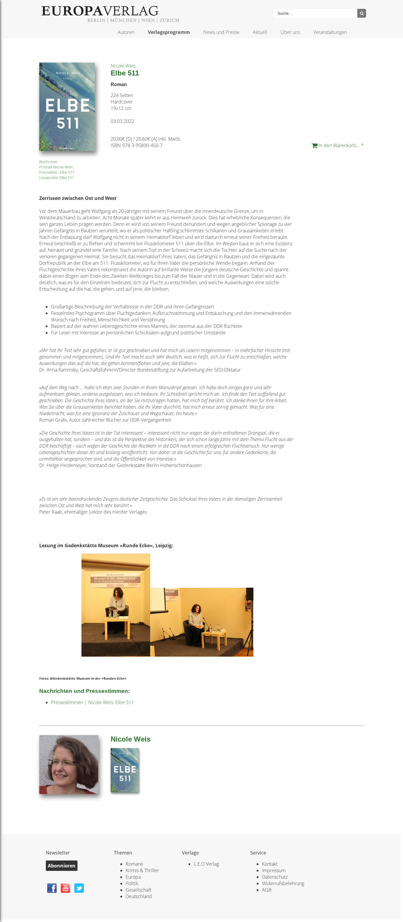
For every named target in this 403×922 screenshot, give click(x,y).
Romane (134, 864)
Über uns (290, 32)
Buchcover (48, 161)
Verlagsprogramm (169, 32)
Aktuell (260, 32)
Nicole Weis (123, 66)
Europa (133, 877)
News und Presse (221, 32)
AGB (266, 890)
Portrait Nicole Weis (56, 167)
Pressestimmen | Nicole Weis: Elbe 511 (92, 702)
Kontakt (270, 864)
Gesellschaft (138, 890)
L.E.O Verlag (206, 864)
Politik (132, 883)
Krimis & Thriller (142, 870)
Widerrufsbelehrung (283, 883)
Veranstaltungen (330, 32)
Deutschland (139, 896)
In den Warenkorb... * (340, 145)
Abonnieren (62, 865)
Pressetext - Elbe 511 (56, 172)
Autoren (126, 32)
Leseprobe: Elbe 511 (56, 177)
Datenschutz (275, 877)
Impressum (274, 870)
